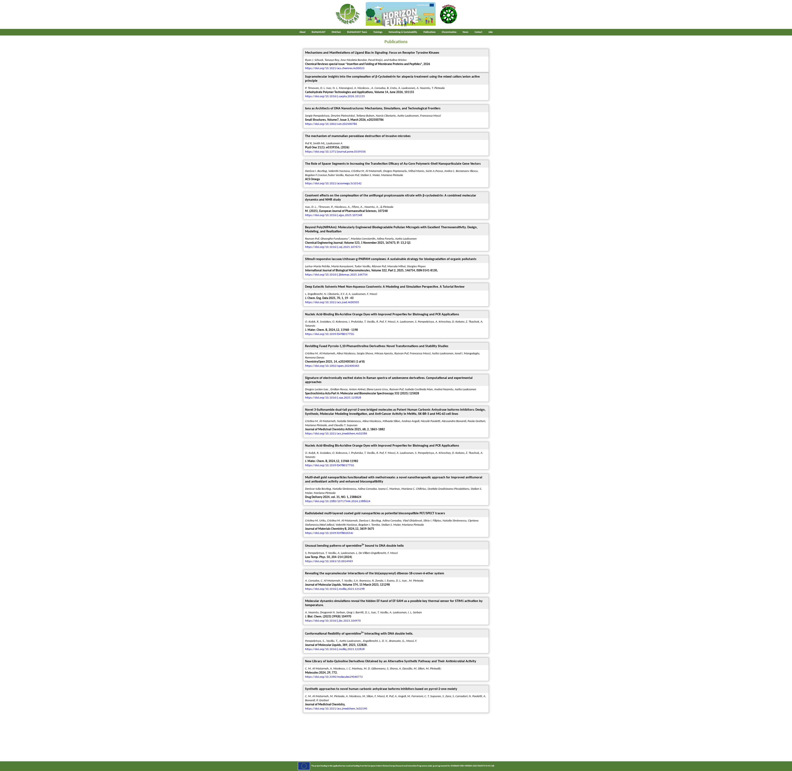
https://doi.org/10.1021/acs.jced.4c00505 (332, 302)
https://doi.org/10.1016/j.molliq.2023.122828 (335, 649)
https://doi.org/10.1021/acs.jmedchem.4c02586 (336, 433)
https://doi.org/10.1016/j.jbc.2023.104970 (333, 620)
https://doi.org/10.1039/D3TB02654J (329, 533)
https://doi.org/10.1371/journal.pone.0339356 (335, 151)
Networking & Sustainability (403, 32)
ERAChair (336, 32)
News (465, 32)
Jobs (490, 32)
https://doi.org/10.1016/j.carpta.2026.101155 (335, 96)
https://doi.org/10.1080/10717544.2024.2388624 (337, 501)
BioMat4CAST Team (357, 32)
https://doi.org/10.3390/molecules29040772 (334, 677)
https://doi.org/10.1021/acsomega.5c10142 (333, 183)
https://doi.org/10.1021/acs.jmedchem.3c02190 (336, 708)
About (302, 32)
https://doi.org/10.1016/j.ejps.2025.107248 (333, 215)
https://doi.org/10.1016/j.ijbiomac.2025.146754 (336, 274)
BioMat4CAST (318, 32)
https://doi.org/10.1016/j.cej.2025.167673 (333, 247)
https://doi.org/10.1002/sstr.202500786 (331, 124)
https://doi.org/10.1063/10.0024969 (329, 561)
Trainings (377, 32)
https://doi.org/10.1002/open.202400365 (332, 366)
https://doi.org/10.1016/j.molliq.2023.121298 (335, 589)
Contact (478, 32)
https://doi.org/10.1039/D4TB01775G (329, 334)
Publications (429, 32)
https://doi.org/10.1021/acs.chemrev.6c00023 (334, 68)
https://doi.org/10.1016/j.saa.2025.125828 (333, 397)
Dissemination (449, 32)
